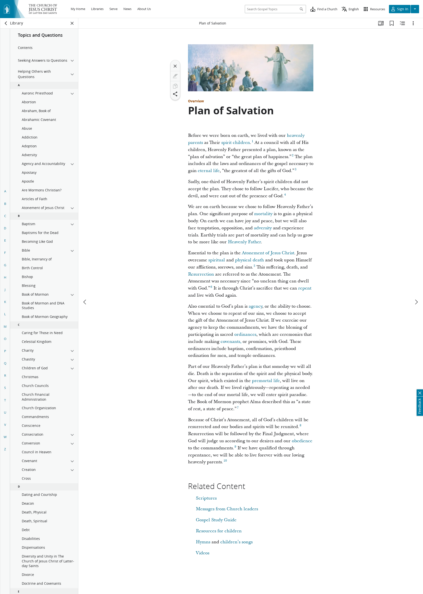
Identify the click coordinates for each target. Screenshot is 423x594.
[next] (416, 302)
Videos (202, 553)
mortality (263, 214)
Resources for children (219, 531)
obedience (302, 441)
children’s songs (236, 542)
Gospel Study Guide (216, 520)
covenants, (231, 341)
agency (255, 306)
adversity (263, 228)
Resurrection (201, 274)
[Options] (413, 23)
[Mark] (175, 76)
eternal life (209, 171)
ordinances (245, 334)
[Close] (175, 66)
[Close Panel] (72, 23)
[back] (6, 23)
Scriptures (206, 498)
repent (304, 288)
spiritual (216, 260)
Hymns (203, 542)
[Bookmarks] (392, 23)
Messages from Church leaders (227, 509)
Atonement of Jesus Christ (268, 253)
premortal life (266, 381)
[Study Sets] (381, 23)
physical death (249, 260)
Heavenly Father (244, 242)
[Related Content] (402, 23)
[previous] (85, 302)
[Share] (175, 94)
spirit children (235, 143)
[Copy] (175, 86)
